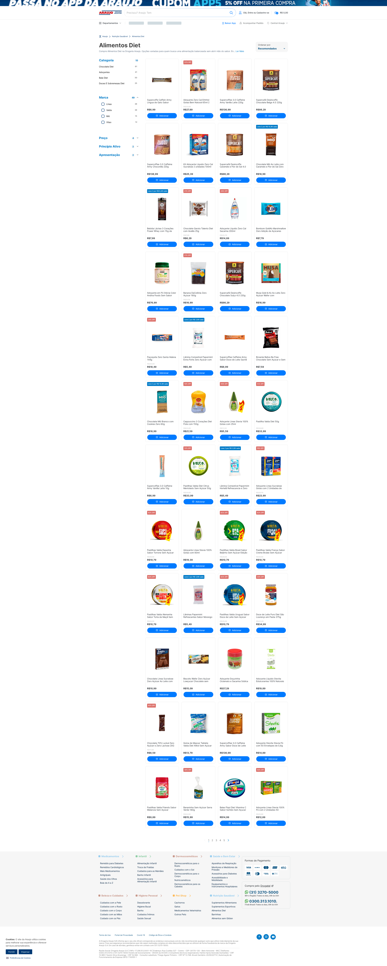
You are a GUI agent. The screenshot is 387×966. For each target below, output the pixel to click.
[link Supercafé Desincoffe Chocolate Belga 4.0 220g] (271, 80)
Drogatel (265, 885)
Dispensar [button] (25, 952)
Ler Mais (240, 51)
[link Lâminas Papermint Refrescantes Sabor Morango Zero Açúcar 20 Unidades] (198, 595)
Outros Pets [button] (180, 914)
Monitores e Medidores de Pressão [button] (224, 868)
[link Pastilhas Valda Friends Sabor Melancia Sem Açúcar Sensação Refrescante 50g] (162, 788)
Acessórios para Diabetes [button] (224, 873)
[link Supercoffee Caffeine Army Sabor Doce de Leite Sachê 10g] (235, 338)
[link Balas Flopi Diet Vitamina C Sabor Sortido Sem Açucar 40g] (235, 788)
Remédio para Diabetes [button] (111, 863)
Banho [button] (140, 910)
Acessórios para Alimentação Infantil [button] (147, 880)
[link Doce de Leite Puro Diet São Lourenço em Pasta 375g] (271, 595)
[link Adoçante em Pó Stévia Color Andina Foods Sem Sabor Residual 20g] (162, 273)
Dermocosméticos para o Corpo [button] (186, 874)
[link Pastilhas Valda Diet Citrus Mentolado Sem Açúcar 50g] (198, 466)
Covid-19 (141, 935)
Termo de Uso (105, 935)
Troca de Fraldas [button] (145, 867)
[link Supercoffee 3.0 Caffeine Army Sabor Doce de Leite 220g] (235, 723)
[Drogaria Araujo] (110, 13)
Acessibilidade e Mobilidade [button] (220, 878)
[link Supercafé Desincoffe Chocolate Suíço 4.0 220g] (235, 273)
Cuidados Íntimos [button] (145, 914)
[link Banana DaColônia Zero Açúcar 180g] (198, 273)
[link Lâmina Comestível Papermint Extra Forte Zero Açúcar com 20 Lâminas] (198, 338)
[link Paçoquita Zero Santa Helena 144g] (162, 338)
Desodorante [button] (143, 902)
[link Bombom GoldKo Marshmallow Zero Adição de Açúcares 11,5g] (271, 209)
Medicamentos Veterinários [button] (187, 910)
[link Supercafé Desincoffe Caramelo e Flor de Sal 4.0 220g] (235, 145)
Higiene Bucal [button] (144, 906)
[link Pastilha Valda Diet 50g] (271, 402)
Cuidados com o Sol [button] (184, 869)
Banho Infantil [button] (144, 875)
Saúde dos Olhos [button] (108, 879)
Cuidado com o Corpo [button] (111, 910)
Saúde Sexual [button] (144, 918)
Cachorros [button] (179, 902)
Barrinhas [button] (216, 914)
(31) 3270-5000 (263, 892)
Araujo (105, 36)
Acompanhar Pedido (253, 23)
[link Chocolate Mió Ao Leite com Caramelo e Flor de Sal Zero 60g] (271, 145)
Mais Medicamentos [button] (110, 871)
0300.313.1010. (262, 901)
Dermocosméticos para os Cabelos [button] (187, 885)
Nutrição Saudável (120, 36)
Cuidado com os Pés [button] (110, 918)
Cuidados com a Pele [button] (110, 902)
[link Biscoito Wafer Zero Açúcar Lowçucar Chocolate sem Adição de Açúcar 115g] (198, 659)
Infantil (143, 856)
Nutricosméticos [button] (182, 880)
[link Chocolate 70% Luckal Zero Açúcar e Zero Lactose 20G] (162, 723)
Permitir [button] (11, 952)
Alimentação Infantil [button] (147, 863)
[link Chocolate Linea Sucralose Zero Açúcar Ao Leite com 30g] (162, 659)
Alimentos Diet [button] (219, 910)
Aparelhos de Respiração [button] (224, 863)
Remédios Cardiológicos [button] (112, 867)
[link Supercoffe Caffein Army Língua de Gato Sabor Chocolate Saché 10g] (162, 80)
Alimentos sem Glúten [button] (222, 918)
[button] (18, 957)
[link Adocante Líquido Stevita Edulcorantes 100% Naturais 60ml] (271, 659)
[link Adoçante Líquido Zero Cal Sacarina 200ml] (235, 209)
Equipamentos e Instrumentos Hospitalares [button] (224, 885)
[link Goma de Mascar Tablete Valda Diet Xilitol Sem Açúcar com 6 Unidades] (198, 723)
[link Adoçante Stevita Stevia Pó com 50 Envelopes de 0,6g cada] (271, 723)
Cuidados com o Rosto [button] (111, 906)
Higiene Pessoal (148, 895)
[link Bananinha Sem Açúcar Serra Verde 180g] (198, 788)
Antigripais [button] (105, 875)
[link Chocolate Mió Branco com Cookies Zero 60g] (162, 402)
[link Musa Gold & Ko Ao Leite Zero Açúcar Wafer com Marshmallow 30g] (271, 273)
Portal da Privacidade (124, 935)
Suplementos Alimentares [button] (224, 902)
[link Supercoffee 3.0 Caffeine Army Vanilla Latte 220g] (235, 80)
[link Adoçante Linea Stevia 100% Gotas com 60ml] (198, 531)
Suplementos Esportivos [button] (223, 906)
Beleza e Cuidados (112, 895)
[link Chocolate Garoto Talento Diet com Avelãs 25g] (198, 209)
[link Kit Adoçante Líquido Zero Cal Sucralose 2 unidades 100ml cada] (198, 145)
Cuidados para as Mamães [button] (150, 871)
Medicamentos (110, 856)
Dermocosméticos (187, 856)
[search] (180, 12)
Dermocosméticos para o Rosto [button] (186, 864)
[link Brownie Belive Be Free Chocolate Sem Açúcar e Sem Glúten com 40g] (271, 338)
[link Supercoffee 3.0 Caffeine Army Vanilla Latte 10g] (162, 466)
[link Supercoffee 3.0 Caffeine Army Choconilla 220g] (162, 145)
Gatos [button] (177, 906)
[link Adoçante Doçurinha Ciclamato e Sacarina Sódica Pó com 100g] (235, 659)
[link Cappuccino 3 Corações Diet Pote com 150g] (198, 402)
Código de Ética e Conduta (160, 935)
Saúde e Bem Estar (224, 856)
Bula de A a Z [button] (106, 883)
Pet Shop (181, 895)
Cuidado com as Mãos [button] (111, 914)
